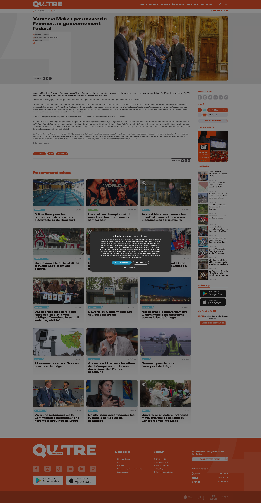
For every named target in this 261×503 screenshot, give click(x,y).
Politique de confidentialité (134, 257)
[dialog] (130, 251)
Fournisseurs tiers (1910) (114, 247)
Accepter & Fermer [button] (122, 262)
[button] (130, 268)
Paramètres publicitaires (108, 255)
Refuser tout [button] (141, 262)
